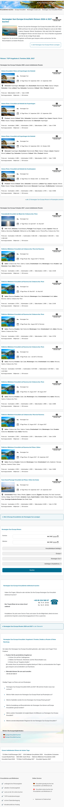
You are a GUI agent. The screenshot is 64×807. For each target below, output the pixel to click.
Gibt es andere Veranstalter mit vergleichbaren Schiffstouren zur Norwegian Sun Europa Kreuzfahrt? (32, 714)
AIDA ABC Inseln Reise (23, 757)
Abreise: (5, 541)
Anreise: (5, 535)
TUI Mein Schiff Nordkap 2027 (25, 759)
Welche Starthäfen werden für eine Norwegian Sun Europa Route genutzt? (28, 700)
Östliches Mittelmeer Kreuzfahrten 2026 (43, 757)
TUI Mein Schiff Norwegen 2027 (11, 754)
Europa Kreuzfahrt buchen (13, 735)
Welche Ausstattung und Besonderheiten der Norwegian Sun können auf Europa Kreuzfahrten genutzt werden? (30, 706)
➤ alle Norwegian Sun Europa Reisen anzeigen (45, 44)
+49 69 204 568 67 (11, 674)
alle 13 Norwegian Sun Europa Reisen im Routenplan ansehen (45, 199)
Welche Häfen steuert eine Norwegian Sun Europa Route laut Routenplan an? (29, 694)
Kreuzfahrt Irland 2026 (8, 759)
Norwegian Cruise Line (34, 9)
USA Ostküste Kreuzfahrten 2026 (33, 754)
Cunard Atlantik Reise (8, 757)
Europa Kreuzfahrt (20, 9)
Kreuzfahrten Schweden (51, 754)
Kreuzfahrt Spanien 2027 (43, 759)
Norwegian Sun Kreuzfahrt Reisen (52, 9)
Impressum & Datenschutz (43, 799)
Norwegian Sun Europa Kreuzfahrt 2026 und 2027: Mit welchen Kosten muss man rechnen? (30, 688)
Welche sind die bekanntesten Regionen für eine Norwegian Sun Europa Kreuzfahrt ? (31, 720)
